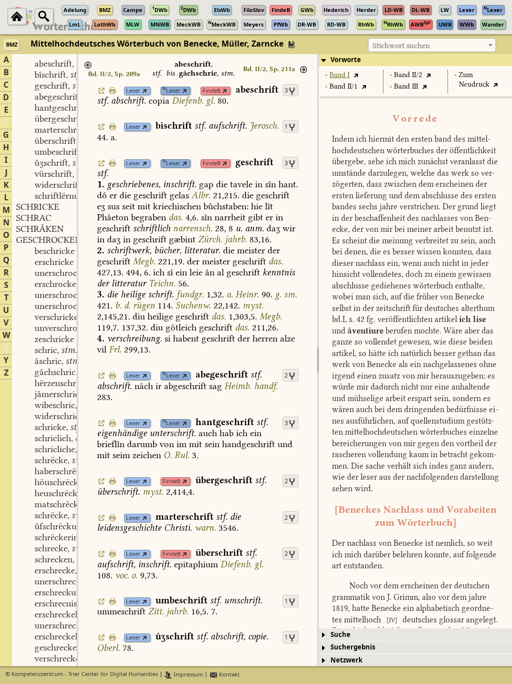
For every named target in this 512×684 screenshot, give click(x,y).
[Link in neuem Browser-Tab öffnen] (144, 91)
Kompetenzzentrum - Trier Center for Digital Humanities (85, 674)
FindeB (211, 91)
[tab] (415, 60)
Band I (340, 75)
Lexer (133, 91)
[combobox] (432, 45)
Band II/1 (344, 86)
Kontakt (229, 674)
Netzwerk (346, 660)
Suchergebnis (352, 647)
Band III (406, 86)
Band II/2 (408, 75)
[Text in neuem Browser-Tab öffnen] (356, 75)
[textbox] (432, 46)
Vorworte (345, 60)
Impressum (187, 674)
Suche (340, 634)
